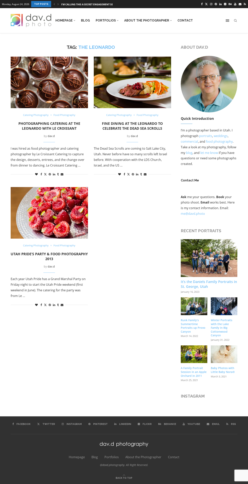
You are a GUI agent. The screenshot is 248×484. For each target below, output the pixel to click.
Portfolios (106, 20)
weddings (221, 136)
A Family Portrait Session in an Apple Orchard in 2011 (194, 371)
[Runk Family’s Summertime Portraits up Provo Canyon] (194, 306)
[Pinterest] (215, 4)
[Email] (240, 4)
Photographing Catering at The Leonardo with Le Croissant (49, 126)
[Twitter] (206, 4)
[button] (54, 4)
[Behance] (230, 4)
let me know (209, 153)
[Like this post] (36, 174)
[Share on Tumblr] (58, 174)
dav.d (51, 136)
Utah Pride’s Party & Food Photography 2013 (49, 256)
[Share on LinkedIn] (54, 174)
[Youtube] (235, 4)
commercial (189, 141)
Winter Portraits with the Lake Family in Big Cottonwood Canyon (221, 327)
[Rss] (245, 4)
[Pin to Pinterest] (50, 174)
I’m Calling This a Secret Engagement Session (90, 4)
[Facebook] (202, 4)
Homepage (64, 20)
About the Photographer (146, 20)
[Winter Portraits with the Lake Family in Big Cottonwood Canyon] (224, 306)
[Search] (235, 21)
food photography (219, 141)
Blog (85, 20)
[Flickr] (225, 4)
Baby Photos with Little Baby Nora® (223, 370)
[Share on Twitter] (45, 174)
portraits (205, 136)
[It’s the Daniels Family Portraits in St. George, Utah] (209, 258)
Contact (185, 20)
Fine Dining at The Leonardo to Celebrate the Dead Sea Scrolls (132, 126)
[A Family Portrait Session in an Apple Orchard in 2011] (194, 354)
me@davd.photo (193, 213)
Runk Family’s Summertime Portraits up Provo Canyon (193, 325)
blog (189, 153)
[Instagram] (211, 4)
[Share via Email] (62, 174)
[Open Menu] (227, 20)
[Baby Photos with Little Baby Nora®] (224, 354)
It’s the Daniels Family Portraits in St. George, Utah (209, 284)
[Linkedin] (220, 4)
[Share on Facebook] (41, 174)
